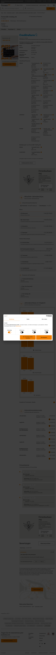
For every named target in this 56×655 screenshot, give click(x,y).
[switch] (21, 332)
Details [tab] (28, 319)
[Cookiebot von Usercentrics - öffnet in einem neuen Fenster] (47, 316)
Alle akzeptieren (44, 337)
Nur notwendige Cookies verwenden (28, 337)
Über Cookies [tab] (44, 319)
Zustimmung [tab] (11, 319)
